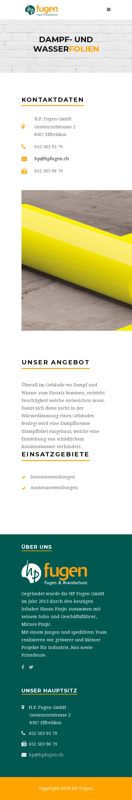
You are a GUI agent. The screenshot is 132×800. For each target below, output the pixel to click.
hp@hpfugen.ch (51, 158)
